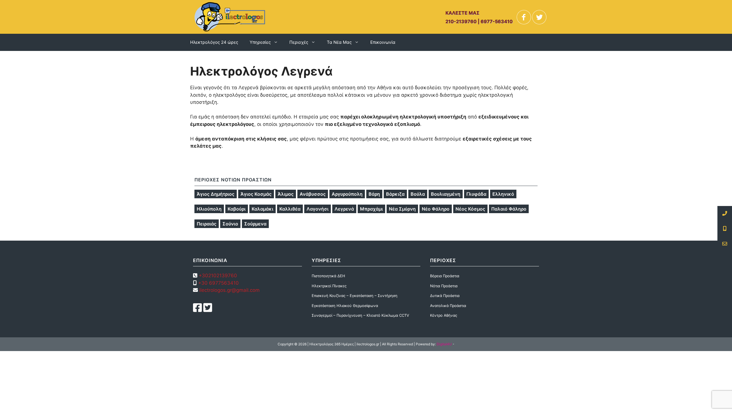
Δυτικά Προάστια (445, 295)
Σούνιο (230, 224)
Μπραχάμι (371, 209)
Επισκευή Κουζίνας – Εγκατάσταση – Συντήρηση (354, 295)
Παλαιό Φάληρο (508, 209)
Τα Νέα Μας (339, 42)
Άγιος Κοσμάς (256, 194)
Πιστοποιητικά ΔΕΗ (328, 276)
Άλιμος (286, 194)
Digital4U (444, 344)
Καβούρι (237, 209)
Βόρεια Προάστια (444, 276)
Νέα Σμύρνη (402, 209)
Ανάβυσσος (313, 194)
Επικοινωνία (382, 42)
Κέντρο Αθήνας (443, 315)
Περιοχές (298, 42)
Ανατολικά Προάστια (448, 305)
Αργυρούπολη (347, 194)
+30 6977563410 (218, 283)
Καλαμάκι (262, 209)
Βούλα (418, 194)
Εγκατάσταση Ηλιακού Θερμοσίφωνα (345, 305)
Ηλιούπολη (209, 209)
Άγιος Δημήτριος (215, 194)
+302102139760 (218, 275)
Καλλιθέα (290, 209)
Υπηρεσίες (260, 42)
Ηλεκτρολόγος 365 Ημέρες (331, 344)
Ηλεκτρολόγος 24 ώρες (214, 42)
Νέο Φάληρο (435, 209)
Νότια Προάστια (444, 286)
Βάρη (374, 194)
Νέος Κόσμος (470, 209)
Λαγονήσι (318, 209)
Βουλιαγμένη (445, 194)
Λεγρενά (344, 209)
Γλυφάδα (476, 194)
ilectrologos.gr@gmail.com (229, 290)
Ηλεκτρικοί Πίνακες (329, 286)
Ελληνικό (503, 194)
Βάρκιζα (395, 194)
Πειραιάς (206, 224)
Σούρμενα (255, 224)
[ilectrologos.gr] (229, 16)
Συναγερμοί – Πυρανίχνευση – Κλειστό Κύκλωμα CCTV (360, 315)
